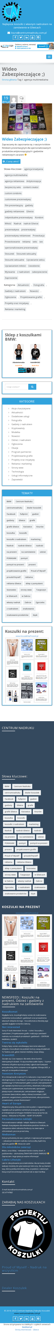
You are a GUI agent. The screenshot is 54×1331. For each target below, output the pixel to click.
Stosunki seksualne (14, 259)
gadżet (35, 514)
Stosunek (9, 253)
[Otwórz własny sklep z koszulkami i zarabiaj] (27, 1233)
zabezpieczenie (39, 271)
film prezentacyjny (14, 205)
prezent (32, 564)
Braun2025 (8, 1055)
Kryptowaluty (18, 428)
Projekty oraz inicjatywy (17, 303)
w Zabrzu (26, 596)
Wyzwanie (10, 271)
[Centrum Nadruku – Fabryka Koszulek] (27, 12)
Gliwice (30, 211)
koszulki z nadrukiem (16, 539)
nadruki (39, 545)
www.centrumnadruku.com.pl (27, 1313)
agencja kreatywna (33, 169)
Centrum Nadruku (24, 501)
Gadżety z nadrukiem (15, 291)
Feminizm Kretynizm (14, 1073)
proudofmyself (14, 577)
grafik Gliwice (13, 526)
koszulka (11, 533)
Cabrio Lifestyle (11, 1159)
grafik (32, 520)
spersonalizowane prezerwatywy (21, 247)
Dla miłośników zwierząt (16, 1147)
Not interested (11, 1027)
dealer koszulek (34, 507)
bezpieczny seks (13, 187)
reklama (26, 241)
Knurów (39, 526)
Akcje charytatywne (21, 408)
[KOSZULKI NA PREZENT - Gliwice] (27, 670)
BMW (9, 501)
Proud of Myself (38, 571)
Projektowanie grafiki (31, 297)
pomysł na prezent (15, 564)
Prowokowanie (12, 241)
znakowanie (28, 608)
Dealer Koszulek (14, 1288)
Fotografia (39, 285)
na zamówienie (28, 552)
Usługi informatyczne (22, 475)
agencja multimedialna (16, 175)
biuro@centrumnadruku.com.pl (29, 32)
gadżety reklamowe (14, 211)
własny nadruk (13, 602)
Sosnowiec (11, 590)
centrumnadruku (14, 507)
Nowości (34, 291)
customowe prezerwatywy (18, 199)
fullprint (24, 514)
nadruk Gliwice (31, 223)
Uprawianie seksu (35, 259)
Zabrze (28, 602)
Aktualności (23, 285)
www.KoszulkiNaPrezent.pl (27, 636)
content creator (31, 187)
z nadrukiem (23, 271)
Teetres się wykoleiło (14, 1042)
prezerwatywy (28, 229)
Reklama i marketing (15, 309)
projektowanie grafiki (16, 571)
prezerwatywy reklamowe (17, 235)
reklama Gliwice (14, 583)
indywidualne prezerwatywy (19, 217)
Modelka (16, 432)
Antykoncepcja (33, 181)
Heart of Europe (11, 1103)
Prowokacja (38, 235)
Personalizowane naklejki (17, 1118)
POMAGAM (11, 558)
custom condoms (13, 193)
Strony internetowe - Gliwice (27, 1329)
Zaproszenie (11, 278)
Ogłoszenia (10, 297)
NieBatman (8, 1134)
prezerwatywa (12, 229)
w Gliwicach (12, 596)
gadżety (29, 205)
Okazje (15, 448)
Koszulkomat (9, 1011)
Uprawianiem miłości (15, 265)
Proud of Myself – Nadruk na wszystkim (24, 1269)
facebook (11, 514)
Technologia (18, 471)
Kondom (39, 217)
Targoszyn (41, 590)
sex (41, 241)
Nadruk (17, 223)
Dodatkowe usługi (20, 416)
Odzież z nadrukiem (21, 440)
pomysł (24, 558)
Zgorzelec (40, 602)
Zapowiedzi (17, 479)
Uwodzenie (34, 265)
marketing (35, 539)
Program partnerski (21, 452)
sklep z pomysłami (34, 583)
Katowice (27, 526)
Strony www (17, 467)
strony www (26, 590)
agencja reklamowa (14, 181)
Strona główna (9, 79)
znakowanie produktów (17, 615)
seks (35, 241)
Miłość (8, 223)
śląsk (35, 615)
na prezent (12, 552)
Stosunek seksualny (26, 253)
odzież (43, 552)
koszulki (23, 533)
